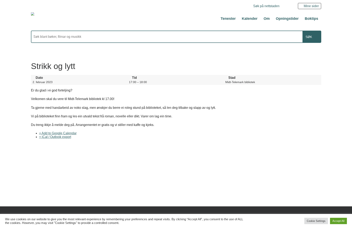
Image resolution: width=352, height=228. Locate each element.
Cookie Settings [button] (316, 220)
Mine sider (311, 6)
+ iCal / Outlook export (55, 137)
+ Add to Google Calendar (58, 133)
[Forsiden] (53, 18)
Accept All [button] (338, 220)
